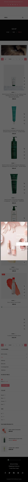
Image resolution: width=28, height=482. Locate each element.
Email (20, 241)
